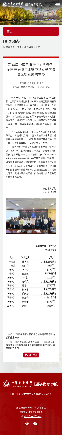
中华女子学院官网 (32, 416)
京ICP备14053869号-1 (31, 412)
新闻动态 (28, 47)
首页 (19, 47)
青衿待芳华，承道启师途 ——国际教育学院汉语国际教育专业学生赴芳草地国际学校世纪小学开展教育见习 (30, 345)
